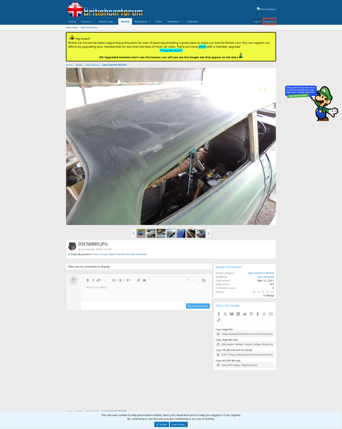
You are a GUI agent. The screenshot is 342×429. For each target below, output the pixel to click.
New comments (89, 27)
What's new (106, 21)
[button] (93, 21)
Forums (86, 21)
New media (72, 27)
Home (72, 21)
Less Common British (261, 273)
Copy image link (224, 329)
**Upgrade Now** (171, 50)
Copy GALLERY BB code (228, 360)
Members (173, 21)
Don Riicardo (88, 249)
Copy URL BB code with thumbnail (234, 350)
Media (125, 21)
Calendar (192, 21)
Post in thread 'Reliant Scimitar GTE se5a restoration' (120, 254)
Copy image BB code (226, 339)
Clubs (158, 21)
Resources (141, 21)
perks (202, 47)
